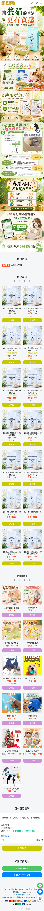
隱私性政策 (13, 889)
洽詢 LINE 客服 (22, 868)
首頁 (5, 889)
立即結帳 (23, 848)
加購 (12, 615)
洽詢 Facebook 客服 (23, 875)
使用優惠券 (5, 836)
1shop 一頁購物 (25, 909)
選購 (12, 320)
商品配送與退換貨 (25, 889)
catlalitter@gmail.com (22, 894)
